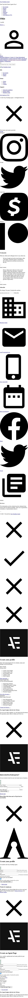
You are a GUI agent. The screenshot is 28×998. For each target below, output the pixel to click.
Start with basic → (4, 678)
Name (1, 870)
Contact (5, 84)
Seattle (1, 131)
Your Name (2, 785)
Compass (10, 58)
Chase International (20, 57)
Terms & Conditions (8, 90)
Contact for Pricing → (5, 707)
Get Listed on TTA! (4, 95)
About (4, 81)
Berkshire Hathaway (5, 57)
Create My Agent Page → (6, 987)
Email (1, 871)
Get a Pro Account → (5, 694)
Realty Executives (17, 60)
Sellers (4, 75)
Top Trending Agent (5, 1)
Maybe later (3, 793)
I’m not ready (4, 989)
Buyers (4, 74)
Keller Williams (3, 60)
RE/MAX (24, 60)
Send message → (4, 791)
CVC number (3, 981)
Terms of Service (19, 890)
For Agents (5, 72)
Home (1, 56)
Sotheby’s (2, 61)
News (4, 82)
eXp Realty (24, 58)
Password (2, 874)
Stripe (6, 977)
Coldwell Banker (4, 58)
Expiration (2, 978)
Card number (3, 976)
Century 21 (12, 57)
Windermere (8, 61)
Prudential (10, 60)
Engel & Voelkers (17, 58)
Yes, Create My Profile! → (6, 881)
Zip (1, 984)
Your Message (3, 789)
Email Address (3, 786)
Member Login (6, 92)
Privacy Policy (6, 91)
